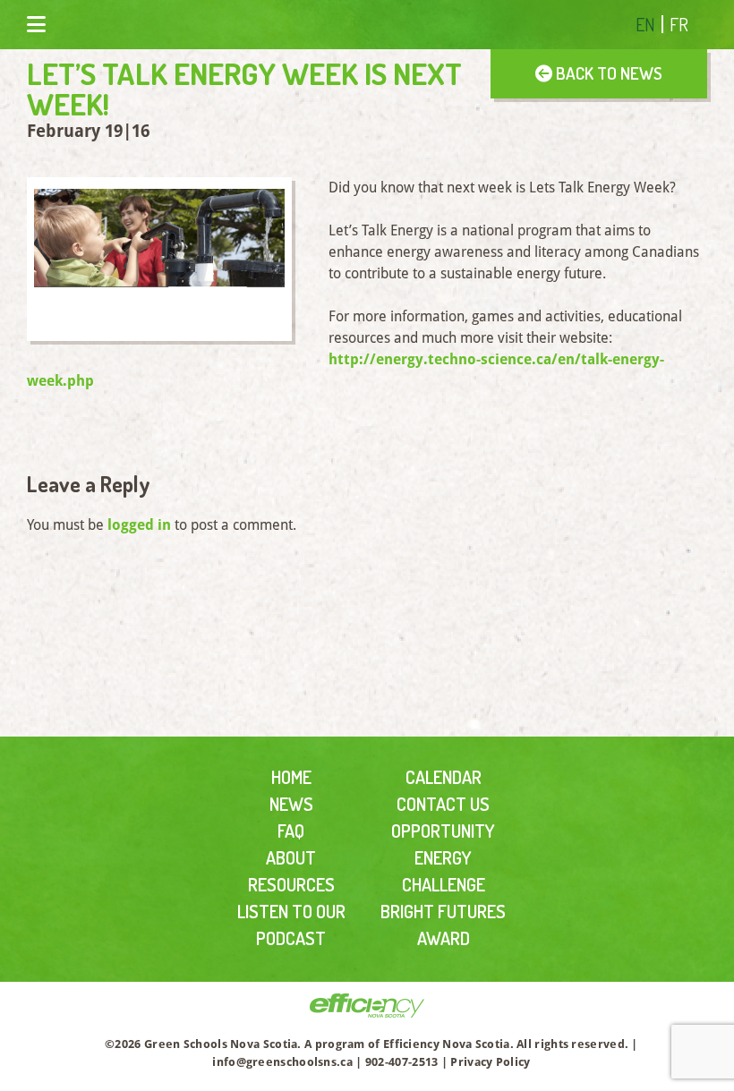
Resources (291, 884)
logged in (139, 524)
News (291, 803)
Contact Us (443, 803)
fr (679, 24)
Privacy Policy (490, 1062)
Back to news (607, 73)
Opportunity (443, 830)
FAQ (290, 830)
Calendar (443, 776)
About (291, 857)
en (645, 24)
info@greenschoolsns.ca (282, 1062)
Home (291, 776)
